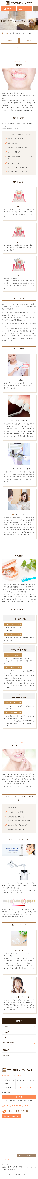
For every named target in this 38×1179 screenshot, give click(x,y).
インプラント (7, 1037)
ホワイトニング (19, 47)
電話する (9, 8)
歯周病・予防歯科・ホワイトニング (10, 1043)
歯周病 (10, 40)
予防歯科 (28, 40)
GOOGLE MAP (27, 1155)
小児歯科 (6, 1032)
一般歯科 (6, 1027)
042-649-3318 (17, 1111)
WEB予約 (26, 8)
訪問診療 (6, 1055)
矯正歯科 (6, 1050)
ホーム (6, 33)
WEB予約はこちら (13, 1116)
